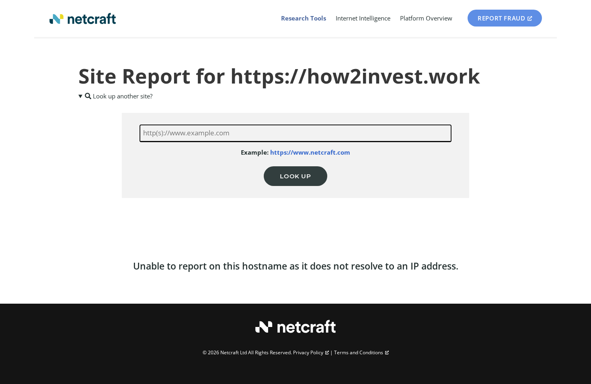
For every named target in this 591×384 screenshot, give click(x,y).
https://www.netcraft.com (310, 152)
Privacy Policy (308, 352)
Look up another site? (121, 96)
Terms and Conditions (358, 352)
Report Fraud (501, 18)
